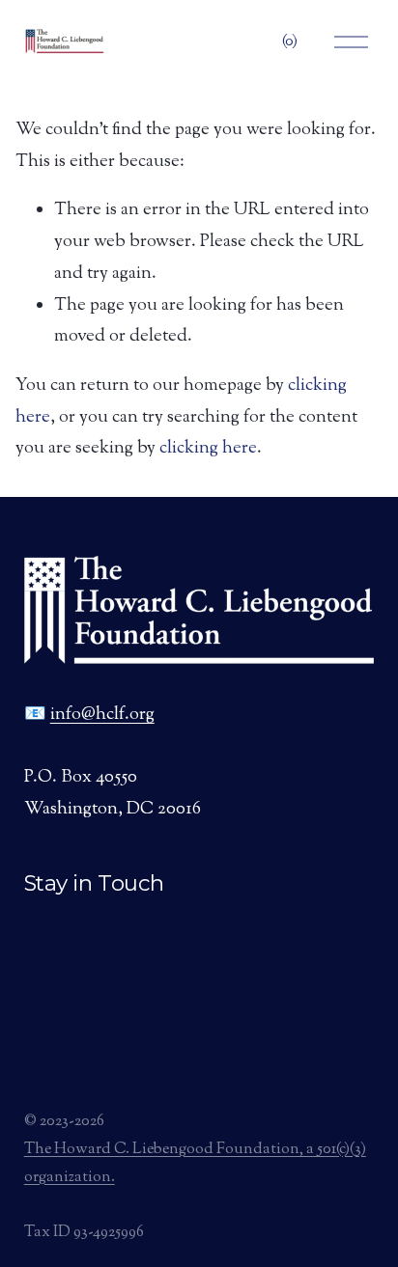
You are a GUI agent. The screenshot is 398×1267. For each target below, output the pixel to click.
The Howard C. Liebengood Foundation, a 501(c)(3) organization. (195, 1164)
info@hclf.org (102, 715)
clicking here (208, 448)
